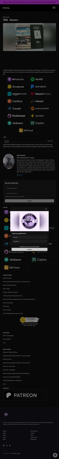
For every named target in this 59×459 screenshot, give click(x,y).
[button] (46, 209)
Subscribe (29, 249)
